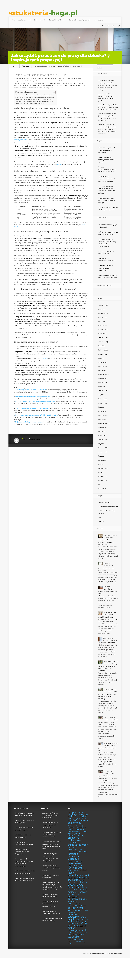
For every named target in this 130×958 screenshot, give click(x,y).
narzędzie (45, 358)
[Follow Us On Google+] (118, 25)
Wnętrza (100, 20)
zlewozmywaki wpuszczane (75, 940)
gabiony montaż (75, 834)
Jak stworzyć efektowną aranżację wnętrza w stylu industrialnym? (50, 815)
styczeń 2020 (102, 460)
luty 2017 (101, 484)
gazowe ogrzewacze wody (78, 843)
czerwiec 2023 (103, 342)
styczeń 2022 (102, 362)
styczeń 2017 (102, 489)
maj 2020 (101, 444)
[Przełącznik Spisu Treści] (53, 92)
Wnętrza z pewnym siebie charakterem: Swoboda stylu (35, 401)
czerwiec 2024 (103, 338)
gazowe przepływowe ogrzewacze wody (77, 849)
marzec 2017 (102, 480)
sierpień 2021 (102, 382)
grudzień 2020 (103, 415)
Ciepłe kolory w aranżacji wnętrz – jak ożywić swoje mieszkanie (107, 640)
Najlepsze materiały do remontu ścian (29, 422)
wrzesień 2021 (103, 378)
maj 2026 (101, 309)
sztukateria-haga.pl (38, 74)
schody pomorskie (77, 922)
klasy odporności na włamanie (78, 878)
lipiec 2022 (101, 346)
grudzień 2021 (103, 366)
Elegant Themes (98, 953)
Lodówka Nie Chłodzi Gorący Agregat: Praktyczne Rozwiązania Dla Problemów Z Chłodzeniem (107, 775)
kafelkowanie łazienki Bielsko (76, 862)
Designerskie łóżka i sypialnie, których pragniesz (32, 396)
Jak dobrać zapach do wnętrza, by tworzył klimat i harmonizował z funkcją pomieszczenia (107, 539)
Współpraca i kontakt (24, 20)
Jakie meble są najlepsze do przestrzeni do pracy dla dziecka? (35, 97)
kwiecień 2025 (103, 334)
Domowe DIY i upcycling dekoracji (79, 20)
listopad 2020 (102, 419)
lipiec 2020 (102, 435)
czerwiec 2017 (103, 468)
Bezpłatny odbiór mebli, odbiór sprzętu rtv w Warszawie (106, 268)
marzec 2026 (102, 317)
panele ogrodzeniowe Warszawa (77, 907)
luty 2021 (101, 407)
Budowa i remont (39, 20)
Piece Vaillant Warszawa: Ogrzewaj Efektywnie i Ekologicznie (50, 825)
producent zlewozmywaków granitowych (77, 916)
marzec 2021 (102, 403)
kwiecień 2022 (103, 350)
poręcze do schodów (78, 911)
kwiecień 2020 (103, 448)
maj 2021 (101, 395)
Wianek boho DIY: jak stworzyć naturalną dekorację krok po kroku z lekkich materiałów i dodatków (108, 666)
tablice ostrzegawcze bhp (78, 929)
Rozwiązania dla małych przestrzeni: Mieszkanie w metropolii (106, 200)
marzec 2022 (102, 354)
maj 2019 (101, 464)
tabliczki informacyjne (77, 932)
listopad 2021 (102, 370)
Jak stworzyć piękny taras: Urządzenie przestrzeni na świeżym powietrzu (51, 904)
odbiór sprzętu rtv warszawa (77, 894)
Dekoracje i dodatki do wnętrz (56, 20)
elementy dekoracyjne (21, 140)
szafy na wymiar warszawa (77, 924)
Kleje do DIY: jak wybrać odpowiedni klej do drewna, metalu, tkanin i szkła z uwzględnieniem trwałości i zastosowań (107, 129)
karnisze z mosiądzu (78, 870)
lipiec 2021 (101, 387)
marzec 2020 (102, 452)
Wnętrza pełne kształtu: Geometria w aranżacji (32, 408)
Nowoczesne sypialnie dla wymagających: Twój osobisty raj (106, 150)
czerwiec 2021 (103, 391)
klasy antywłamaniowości (79, 874)
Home (13, 20)
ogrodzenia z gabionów (75, 904)
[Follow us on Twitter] (102, 25)
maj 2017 (101, 472)
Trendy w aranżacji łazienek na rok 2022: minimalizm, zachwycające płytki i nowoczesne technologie (108, 694)
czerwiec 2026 (103, 305)
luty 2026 (101, 321)
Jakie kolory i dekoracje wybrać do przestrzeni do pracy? (33, 99)
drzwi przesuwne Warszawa (76, 830)
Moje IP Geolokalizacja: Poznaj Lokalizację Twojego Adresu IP (51, 868)
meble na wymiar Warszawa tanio (77, 889)
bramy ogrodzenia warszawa (77, 819)
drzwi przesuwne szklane (77, 826)
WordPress (117, 953)
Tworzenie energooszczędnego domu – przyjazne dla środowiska (107, 169)
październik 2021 (103, 374)
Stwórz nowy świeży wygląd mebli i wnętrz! (30, 390)
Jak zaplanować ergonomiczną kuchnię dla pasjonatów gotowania (107, 179)
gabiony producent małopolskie (76, 837)
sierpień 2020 (102, 431)
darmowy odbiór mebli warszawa (78, 822)
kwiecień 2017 (102, 476)
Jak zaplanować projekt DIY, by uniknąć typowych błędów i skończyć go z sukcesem (108, 107)
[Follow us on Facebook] (108, 25)
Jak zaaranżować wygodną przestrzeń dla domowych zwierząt (108, 720)
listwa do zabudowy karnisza (77, 885)
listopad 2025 (102, 325)
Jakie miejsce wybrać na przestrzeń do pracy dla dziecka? (34, 95)
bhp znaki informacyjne (78, 815)
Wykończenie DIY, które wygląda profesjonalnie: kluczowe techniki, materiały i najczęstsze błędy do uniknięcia (107, 85)
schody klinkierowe (78, 920)
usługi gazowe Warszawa (76, 935)
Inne (94, 20)
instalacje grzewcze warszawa (73, 856)
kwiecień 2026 (103, 313)
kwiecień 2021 (102, 399)
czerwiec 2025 (103, 329)
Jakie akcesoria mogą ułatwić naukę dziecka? (30, 103)
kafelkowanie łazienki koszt (75, 866)
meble (59, 164)
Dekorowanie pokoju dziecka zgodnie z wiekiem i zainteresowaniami (51, 834)
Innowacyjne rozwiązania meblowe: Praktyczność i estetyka (36, 415)
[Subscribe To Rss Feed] (113, 25)
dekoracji (37, 236)
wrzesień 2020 (103, 427)
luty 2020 (101, 456)
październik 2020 (103, 423)
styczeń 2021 (102, 411)
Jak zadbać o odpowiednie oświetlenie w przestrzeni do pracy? (35, 101)
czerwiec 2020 (103, 440)
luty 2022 (101, 358)
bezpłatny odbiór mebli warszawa (76, 813)
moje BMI (76, 892)
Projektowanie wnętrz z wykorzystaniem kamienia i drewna (107, 160)
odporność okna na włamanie (77, 900)
